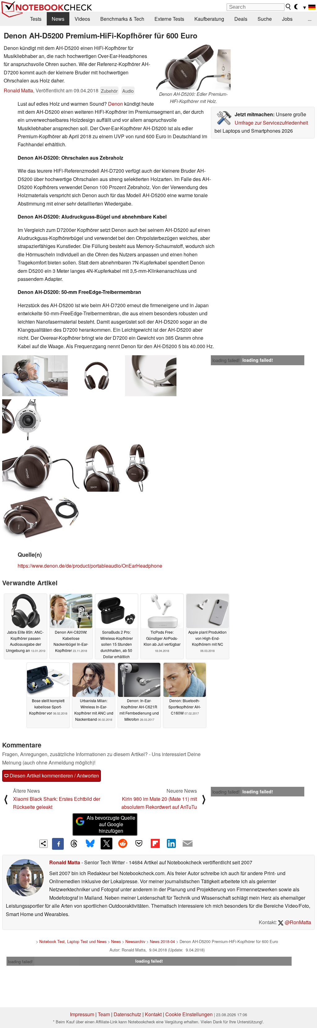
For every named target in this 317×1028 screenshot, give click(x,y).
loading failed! (226, 360)
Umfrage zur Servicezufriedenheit (271, 122)
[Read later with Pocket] (139, 843)
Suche (265, 18)
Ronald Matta (18, 90)
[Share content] (43, 844)
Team (104, 1014)
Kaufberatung (209, 18)
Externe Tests (169, 18)
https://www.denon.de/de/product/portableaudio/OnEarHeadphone (90, 565)
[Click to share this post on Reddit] (122, 843)
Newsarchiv (135, 941)
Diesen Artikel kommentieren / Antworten (53, 775)
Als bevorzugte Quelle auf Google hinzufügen (111, 824)
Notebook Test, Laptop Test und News (72, 941)
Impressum (82, 1014)
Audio (128, 90)
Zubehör (109, 90)
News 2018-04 (162, 941)
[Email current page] (187, 844)
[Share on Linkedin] (171, 843)
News (58, 18)
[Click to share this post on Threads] (74, 844)
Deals (240, 18)
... (309, 18)
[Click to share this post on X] (106, 843)
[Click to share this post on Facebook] (58, 844)
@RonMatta (297, 922)
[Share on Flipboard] (155, 843)
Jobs (287, 18)
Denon (115, 103)
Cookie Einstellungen (189, 1014)
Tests (35, 18)
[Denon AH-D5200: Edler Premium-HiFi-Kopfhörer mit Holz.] (193, 67)
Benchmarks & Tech (122, 18)
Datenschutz (127, 1014)
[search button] (288, 7)
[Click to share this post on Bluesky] (90, 844)
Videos (82, 18)
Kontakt (153, 1014)
